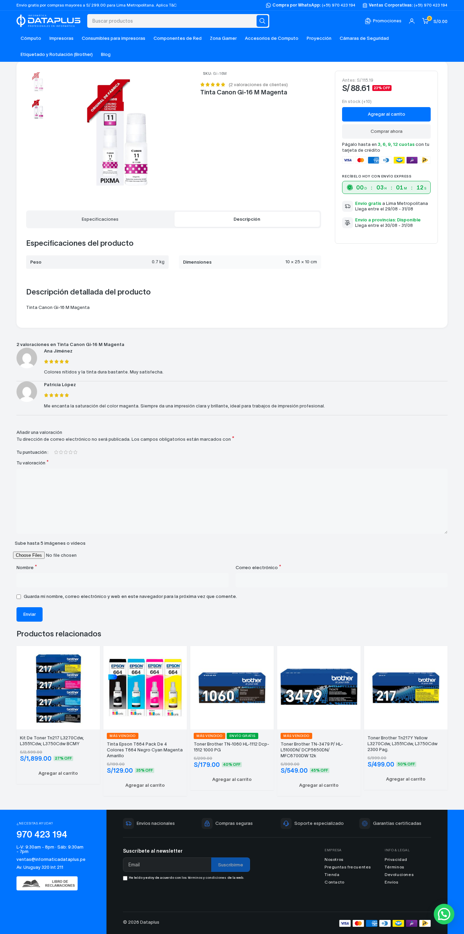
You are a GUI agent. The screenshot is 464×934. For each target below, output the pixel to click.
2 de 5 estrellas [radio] (60, 452)
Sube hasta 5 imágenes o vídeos (50, 543)
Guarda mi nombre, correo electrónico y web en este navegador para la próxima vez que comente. (130, 596)
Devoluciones (399, 874)
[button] (58, 773)
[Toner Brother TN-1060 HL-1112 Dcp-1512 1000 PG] (232, 686)
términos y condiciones (207, 877)
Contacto (334, 882)
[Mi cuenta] (412, 21)
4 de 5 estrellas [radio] (70, 452)
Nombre (26, 567)
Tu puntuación (31, 452)
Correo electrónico (258, 567)
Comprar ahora (387, 131)
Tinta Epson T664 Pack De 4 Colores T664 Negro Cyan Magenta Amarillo (145, 749)
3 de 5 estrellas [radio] (65, 452)
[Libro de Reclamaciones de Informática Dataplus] (50, 883)
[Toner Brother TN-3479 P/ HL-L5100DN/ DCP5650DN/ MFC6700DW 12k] (319, 686)
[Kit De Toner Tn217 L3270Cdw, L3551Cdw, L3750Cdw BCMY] (58, 686)
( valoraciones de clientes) (258, 84)
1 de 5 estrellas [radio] (56, 452)
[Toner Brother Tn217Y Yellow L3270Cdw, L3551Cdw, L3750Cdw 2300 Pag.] (406, 686)
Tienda (332, 874)
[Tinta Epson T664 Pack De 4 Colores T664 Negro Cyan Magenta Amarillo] (145, 686)
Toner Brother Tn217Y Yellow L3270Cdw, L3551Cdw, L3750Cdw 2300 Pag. (402, 743)
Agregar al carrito (386, 114)
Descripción (247, 219)
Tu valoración (32, 462)
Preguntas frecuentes (348, 867)
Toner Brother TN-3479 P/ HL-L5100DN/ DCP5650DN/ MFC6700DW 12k (312, 749)
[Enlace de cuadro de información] (383, 21)
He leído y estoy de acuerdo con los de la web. (186, 877)
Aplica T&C (166, 5)
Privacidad (396, 859)
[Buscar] (262, 21)
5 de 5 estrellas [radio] (75, 452)
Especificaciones (100, 219)
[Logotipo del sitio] (48, 20)
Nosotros (334, 859)
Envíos (391, 882)
